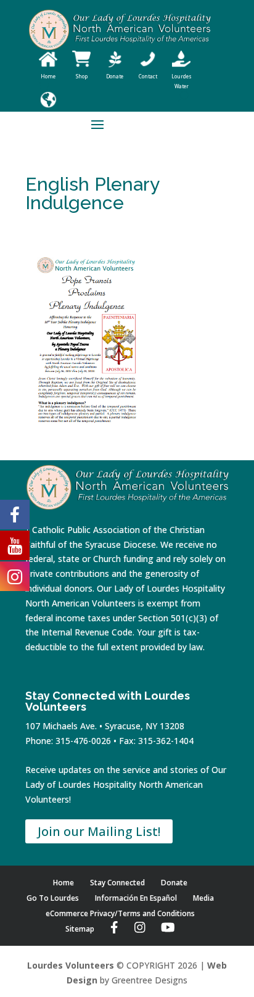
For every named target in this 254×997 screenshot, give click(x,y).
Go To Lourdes (53, 898)
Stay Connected (117, 882)
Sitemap (79, 929)
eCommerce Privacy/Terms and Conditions (120, 913)
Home (63, 882)
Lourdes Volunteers (70, 965)
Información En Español (136, 898)
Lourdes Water (181, 81)
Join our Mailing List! (99, 831)
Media (203, 898)
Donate (174, 882)
